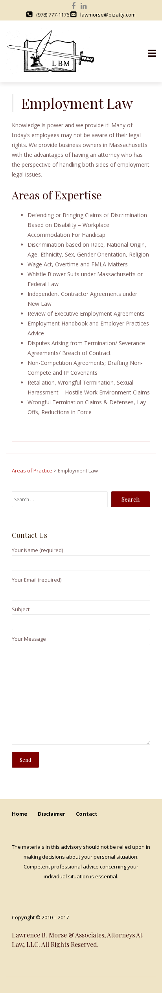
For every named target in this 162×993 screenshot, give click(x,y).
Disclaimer (51, 813)
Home (19, 813)
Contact (87, 813)
